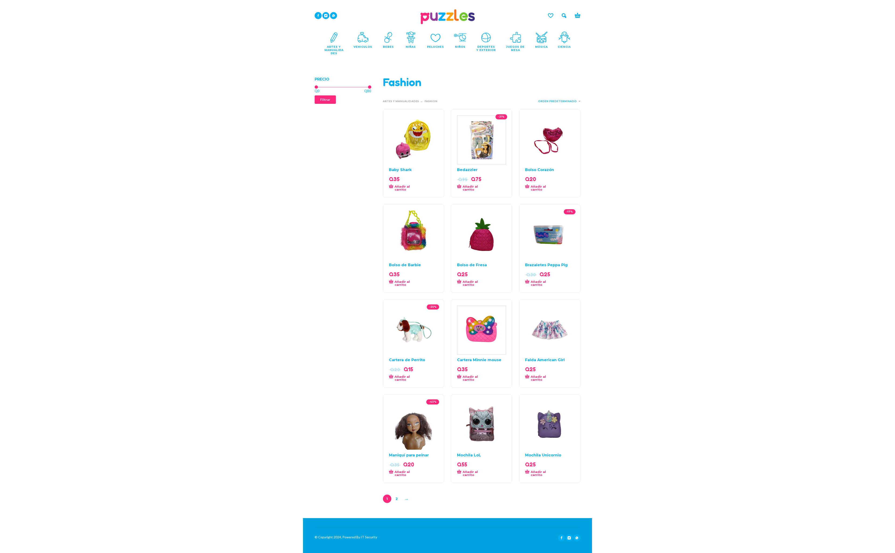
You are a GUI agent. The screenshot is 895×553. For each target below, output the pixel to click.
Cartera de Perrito (407, 360)
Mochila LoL (469, 455)
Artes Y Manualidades (401, 101)
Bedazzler (467, 170)
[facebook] (318, 15)
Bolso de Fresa (472, 265)
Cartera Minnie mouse (479, 360)
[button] (564, 15)
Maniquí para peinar (409, 455)
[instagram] (325, 15)
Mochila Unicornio (543, 455)
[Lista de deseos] (550, 15)
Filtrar (325, 99)
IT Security (368, 537)
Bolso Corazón (539, 170)
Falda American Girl (545, 360)
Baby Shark (400, 170)
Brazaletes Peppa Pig (546, 265)
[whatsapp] (333, 15)
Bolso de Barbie (405, 265)
